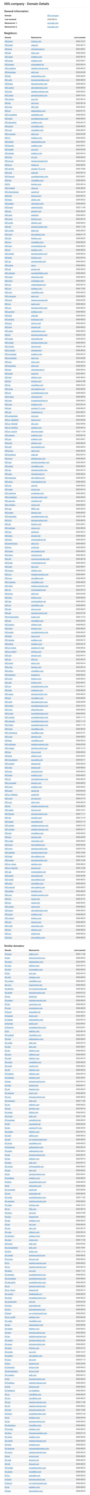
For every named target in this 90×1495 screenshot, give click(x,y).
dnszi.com (35, 663)
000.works (9, 706)
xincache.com (37, 771)
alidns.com (35, 200)
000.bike (8, 636)
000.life (8, 381)
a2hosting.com (35, 1186)
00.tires (8, 1491)
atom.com (35, 451)
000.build (8, 914)
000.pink (8, 327)
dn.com (34, 157)
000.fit (7, 184)
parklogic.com (37, 690)
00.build (8, 1479)
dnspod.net (35, 327)
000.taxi (8, 532)
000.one (8, 655)
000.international (12, 192)
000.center (9, 810)
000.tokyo (9, 555)
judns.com (35, 304)
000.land (8, 300)
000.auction (10, 312)
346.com (32, 1209)
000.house (9, 161)
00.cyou (8, 985)
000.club (8, 173)
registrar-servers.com (39, 68)
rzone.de (34, 373)
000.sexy (8, 474)
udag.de (34, 45)
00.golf (8, 1139)
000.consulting (11, 115)
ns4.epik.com (52, 27)
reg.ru (33, 265)
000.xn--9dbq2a (11, 795)
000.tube (8, 567)
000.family (9, 880)
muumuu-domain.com (40, 559)
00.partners (9, 1275)
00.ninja (8, 1445)
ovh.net (34, 486)
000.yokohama (11, 733)
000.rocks (9, 389)
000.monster (10, 350)
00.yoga (8, 1232)
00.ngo (7, 1402)
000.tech (8, 540)
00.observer (9, 1448)
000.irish (8, 196)
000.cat (8, 261)
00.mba (8, 1085)
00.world (8, 1066)
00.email (8, 1298)
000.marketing (11, 497)
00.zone (8, 1240)
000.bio (8, 76)
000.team (9, 536)
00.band (8, 954)
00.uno (7, 1194)
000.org (8, 308)
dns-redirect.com (38, 234)
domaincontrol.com (39, 84)
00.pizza (8, 1213)
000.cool (8, 130)
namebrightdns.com (39, 273)
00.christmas (10, 1425)
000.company (53, 16)
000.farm (8, 234)
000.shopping (10, 478)
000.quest (9, 466)
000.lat (7, 806)
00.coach (8, 1452)
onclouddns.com (36, 969)
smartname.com (36, 1008)
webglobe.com (37, 115)
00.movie (8, 1116)
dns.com (34, 424)
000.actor (9, 798)
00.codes (8, 1321)
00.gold (8, 1136)
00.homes (9, 1024)
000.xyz (8, 934)
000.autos (9, 61)
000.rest (8, 377)
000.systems (10, 505)
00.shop (8, 1433)
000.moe (8, 578)
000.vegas (9, 694)
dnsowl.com (36, 196)
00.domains (10, 1367)
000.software (10, 744)
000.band (9, 41)
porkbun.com (36, 57)
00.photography (11, 1371)
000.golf (8, 447)
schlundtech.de (37, 64)
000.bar (8, 698)
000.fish (8, 180)
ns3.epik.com (52, 23)
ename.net (35, 269)
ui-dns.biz (35, 547)
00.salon (8, 1271)
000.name (9, 265)
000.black (9, 84)
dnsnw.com (36, 420)
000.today (9, 551)
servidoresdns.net (38, 261)
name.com (35, 489)
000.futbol (9, 725)
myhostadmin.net (38, 246)
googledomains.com (39, 119)
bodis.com (35, 617)
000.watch (9, 876)
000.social (9, 713)
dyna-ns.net (36, 323)
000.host (8, 157)
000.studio (9, 632)
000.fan (8, 899)
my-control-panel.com (38, 989)
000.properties (11, 358)
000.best (8, 49)
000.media (9, 343)
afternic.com (36, 223)
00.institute (9, 1178)
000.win (8, 211)
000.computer (10, 783)
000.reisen (9, 513)
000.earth (9, 119)
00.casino (9, 1340)
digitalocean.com (38, 458)
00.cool (8, 1008)
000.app (8, 509)
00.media (8, 1112)
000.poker (9, 339)
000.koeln (9, 373)
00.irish (8, 1039)
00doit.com (33, 1112)
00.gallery (9, 1356)
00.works (8, 1062)
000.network (10, 273)
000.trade (9, 563)
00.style (8, 1251)
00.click (8, 977)
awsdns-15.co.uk (38, 169)
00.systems (9, 1375)
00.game (8, 1344)
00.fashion (9, 1074)
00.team (8, 1182)
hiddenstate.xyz (35, 1294)
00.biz (7, 973)
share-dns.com (37, 277)
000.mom (9, 787)
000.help (8, 690)
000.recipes (9, 640)
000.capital (9, 825)
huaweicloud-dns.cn (39, 401)
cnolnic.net (33, 1066)
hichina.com (36, 41)
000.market (9, 764)
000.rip (7, 385)
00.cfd (7, 1406)
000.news (9, 277)
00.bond (8, 1012)
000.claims (9, 99)
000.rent (8, 833)
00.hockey (9, 1429)
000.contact (10, 717)
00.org (7, 1105)
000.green (9, 331)
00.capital (9, 1255)
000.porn (8, 404)
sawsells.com (34, 1476)
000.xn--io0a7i (10, 652)
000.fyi (7, 138)
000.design (9, 153)
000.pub (8, 462)
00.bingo (8, 1483)
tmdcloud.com (37, 319)
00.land (8, 1333)
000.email (9, 126)
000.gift (8, 559)
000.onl (8, 605)
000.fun (8, 818)
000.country (10, 829)
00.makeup (9, 1078)
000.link (8, 238)
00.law (7, 1159)
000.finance (9, 176)
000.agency (9, 625)
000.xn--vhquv (10, 864)
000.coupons (10, 134)
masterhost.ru (37, 412)
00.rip (7, 1418)
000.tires (8, 937)
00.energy (9, 1000)
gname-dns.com (35, 985)
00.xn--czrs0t (10, 1317)
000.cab (8, 872)
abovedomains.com (39, 88)
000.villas (9, 586)
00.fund (8, 1410)
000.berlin (9, 45)
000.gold (8, 443)
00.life (7, 1124)
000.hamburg (10, 455)
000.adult (9, 57)
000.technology (11, 543)
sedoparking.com (38, 76)
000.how (8, 165)
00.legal (8, 1313)
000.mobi (9, 926)
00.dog (7, 1325)
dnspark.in (35, 675)
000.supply (9, 907)
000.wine (8, 215)
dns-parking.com (38, 887)
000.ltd (7, 335)
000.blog (8, 756)
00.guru (8, 1360)
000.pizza (9, 594)
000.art (8, 111)
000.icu (8, 304)
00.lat (7, 1487)
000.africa (9, 671)
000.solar (8, 883)
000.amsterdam (11, 416)
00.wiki (8, 1047)
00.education (10, 1282)
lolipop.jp (35, 165)
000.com (8, 292)
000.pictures (10, 721)
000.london (9, 254)
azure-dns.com (35, 1004)
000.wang (9, 207)
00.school (9, 1166)
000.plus (8, 598)
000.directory (10, 675)
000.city (8, 289)
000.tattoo (9, 644)
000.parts (9, 489)
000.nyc (8, 285)
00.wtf (7, 1070)
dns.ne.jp (35, 103)
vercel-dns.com (37, 204)
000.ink (8, 524)
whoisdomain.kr (37, 49)
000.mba (8, 768)
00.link (7, 1387)
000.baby (8, 775)
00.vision (8, 1437)
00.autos (8, 962)
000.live (8, 242)
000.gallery (9, 204)
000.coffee (9, 231)
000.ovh (8, 486)
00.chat (8, 969)
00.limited (9, 1468)
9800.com (35, 509)
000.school (9, 918)
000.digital (9, 891)
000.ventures (10, 582)
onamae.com (36, 397)
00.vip (7, 1209)
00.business (10, 1120)
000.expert (9, 822)
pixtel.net (35, 532)
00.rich (7, 1464)
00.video (8, 1205)
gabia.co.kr (33, 954)
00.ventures (9, 1201)
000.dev (8, 408)
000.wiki (8, 683)
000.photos (9, 319)
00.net (7, 1089)
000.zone (8, 679)
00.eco (7, 996)
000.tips (8, 547)
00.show (8, 1348)
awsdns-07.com (35, 1128)
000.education (11, 122)
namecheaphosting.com (39, 1448)
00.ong (7, 1398)
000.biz (8, 103)
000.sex (8, 470)
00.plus (8, 1217)
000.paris (8, 791)
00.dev (7, 1128)
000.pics (8, 323)
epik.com (35, 72)
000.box (8, 837)
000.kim (8, 370)
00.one (7, 1228)
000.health (9, 149)
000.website (10, 853)
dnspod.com (34, 1089)
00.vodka (8, 1043)
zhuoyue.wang (37, 431)
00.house (8, 1244)
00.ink (7, 1174)
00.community (11, 1302)
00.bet (7, 958)
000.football (10, 188)
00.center (8, 993)
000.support (10, 887)
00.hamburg (10, 1147)
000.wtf (8, 227)
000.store (8, 628)
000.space (9, 571)
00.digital (8, 1329)
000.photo (9, 663)
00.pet (7, 1224)
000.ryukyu (9, 397)
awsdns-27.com (37, 648)
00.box (7, 1363)
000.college (9, 748)
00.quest (8, 1151)
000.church (9, 169)
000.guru (8, 771)
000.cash (8, 737)
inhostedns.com (35, 1356)
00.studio (8, 1472)
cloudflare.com (37, 126)
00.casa (8, 966)
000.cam (8, 802)
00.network (9, 1093)
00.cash (8, 1460)
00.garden (9, 1132)
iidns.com (35, 53)
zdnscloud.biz (37, 207)
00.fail (7, 1004)
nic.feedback (34, 1391)
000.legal (8, 856)
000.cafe (8, 80)
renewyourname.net (39, 161)
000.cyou (8, 710)
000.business (10, 366)
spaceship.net (37, 339)
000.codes (9, 841)
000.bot (8, 930)
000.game (9, 910)
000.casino (9, 88)
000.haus (8, 458)
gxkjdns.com (36, 428)
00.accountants (11, 1248)
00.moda (8, 1197)
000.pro (8, 903)
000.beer (8, 258)
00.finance (9, 1027)
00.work (8, 1058)
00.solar (8, 1163)
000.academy (10, 68)
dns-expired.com (38, 447)
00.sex (7, 1155)
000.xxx (8, 659)
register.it (35, 215)
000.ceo (8, 412)
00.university (10, 1190)
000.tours (9, 845)
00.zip (7, 1421)
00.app (7, 1170)
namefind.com (35, 1120)
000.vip (8, 590)
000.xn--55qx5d (11, 424)
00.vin (7, 1286)
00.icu (7, 1476)
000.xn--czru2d (11, 431)
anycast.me (36, 798)
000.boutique (10, 72)
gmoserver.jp (36, 350)
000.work (8, 219)
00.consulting (10, 1278)
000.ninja (8, 281)
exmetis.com (36, 818)
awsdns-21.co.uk (38, 408)
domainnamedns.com (40, 80)
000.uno (8, 574)
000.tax (8, 752)
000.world (9, 223)
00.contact (9, 981)
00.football (9, 1035)
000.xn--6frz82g (11, 428)
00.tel (7, 1186)
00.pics (8, 1309)
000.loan (8, 246)
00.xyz (7, 1267)
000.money (9, 346)
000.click (8, 107)
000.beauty (9, 146)
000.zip (8, 779)
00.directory (9, 1236)
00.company (10, 1101)
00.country (9, 1294)
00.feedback (10, 1391)
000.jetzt (8, 316)
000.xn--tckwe (10, 648)
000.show (9, 482)
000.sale (8, 401)
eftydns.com (34, 1109)
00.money (9, 1259)
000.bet (8, 53)
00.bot (7, 1456)
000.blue (8, 200)
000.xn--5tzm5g (11, 868)
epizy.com (35, 362)
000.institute (10, 528)
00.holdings (9, 1383)
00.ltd (7, 1379)
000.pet (8, 613)
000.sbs (8, 609)
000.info (8, 520)
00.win (7, 1051)
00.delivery (9, 989)
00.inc (7, 1394)
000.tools (8, 729)
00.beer (8, 1081)
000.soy (8, 686)
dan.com (34, 567)
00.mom (8, 1306)
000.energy (9, 860)
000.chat (8, 91)
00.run (7, 1336)
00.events (9, 1352)
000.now (8, 895)
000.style (8, 702)
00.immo (8, 1414)
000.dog (8, 362)
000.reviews (10, 435)
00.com (8, 1097)
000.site (8, 601)
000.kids (8, 740)
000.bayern (9, 64)
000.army (9, 849)
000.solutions (10, 493)
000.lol (7, 250)
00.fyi (7, 1263)
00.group (8, 1143)
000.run (8, 393)
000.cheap (9, 95)
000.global (9, 142)
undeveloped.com (38, 285)
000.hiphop (9, 814)
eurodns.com (36, 891)
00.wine (8, 1054)
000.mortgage (10, 354)
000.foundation (11, 760)
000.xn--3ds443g (12, 420)
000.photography (12, 617)
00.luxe (8, 1109)
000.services (10, 501)
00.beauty (9, 1016)
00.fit (7, 1031)
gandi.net (35, 192)
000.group (9, 451)
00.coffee (9, 1441)
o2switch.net (36, 501)
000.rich (8, 922)
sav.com (34, 99)
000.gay (8, 439)
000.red (8, 621)
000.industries (10, 516)
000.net (8, 269)
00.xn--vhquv (10, 1290)
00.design (9, 1020)
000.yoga (8, 667)
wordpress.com (37, 281)
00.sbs (7, 1221)
